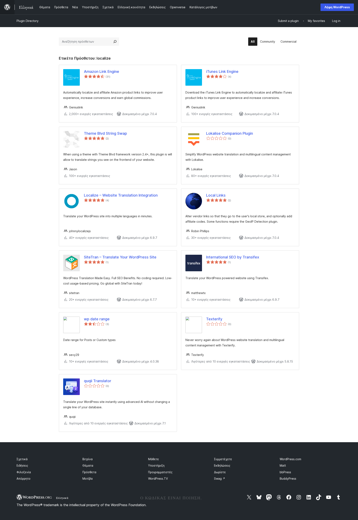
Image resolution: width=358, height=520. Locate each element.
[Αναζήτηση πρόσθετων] (115, 41)
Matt (283, 465)
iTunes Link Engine (222, 71)
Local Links (216, 195)
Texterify (214, 319)
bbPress (285, 472)
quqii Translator (97, 381)
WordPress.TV (158, 478)
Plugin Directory (28, 21)
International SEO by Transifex (232, 257)
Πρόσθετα (89, 472)
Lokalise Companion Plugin (229, 133)
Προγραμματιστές (160, 472)
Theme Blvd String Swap (105, 133)
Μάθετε (153, 459)
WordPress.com (290, 459)
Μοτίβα (87, 478)
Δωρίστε (220, 472)
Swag (219, 478)
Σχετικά (22, 459)
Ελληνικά (62, 498)
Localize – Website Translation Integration (121, 195)
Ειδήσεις (22, 465)
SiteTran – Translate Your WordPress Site (120, 257)
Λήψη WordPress (337, 7)
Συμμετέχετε (223, 459)
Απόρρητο (23, 478)
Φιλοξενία (24, 472)
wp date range (97, 319)
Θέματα (87, 465)
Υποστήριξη (156, 465)
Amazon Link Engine (101, 71)
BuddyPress (288, 478)
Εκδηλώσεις (222, 465)
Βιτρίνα (87, 459)
